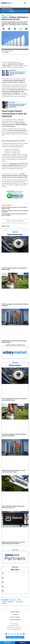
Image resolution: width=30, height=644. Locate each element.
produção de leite (14, 174)
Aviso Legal (6, 226)
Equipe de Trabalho (15, 611)
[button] (4, 28)
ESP (1, 6)
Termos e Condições (15, 617)
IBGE (19, 600)
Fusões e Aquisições (8, 601)
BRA (9, 6)
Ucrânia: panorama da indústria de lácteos (15, 18)
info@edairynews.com (14, 623)
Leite (22, 221)
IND (11, 6)
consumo (13, 600)
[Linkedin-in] (18, 634)
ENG (7, 6)
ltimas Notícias (15, 365)
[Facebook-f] (12, 634)
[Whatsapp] (9, 634)
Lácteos (18, 221)
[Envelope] (6, 634)
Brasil (3, 15)
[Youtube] (23, 634)
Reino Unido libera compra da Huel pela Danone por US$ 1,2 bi (13, 506)
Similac (4, 603)
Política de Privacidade (15, 619)
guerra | (5, 17)
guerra (13, 221)
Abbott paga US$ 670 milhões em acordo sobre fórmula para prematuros (13, 542)
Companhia (15, 614)
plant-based (19, 601)
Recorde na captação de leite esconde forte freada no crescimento (14, 434)
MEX (4, 6)
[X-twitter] (15, 634)
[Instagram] (21, 634)
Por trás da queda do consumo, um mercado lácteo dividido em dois (14, 399)
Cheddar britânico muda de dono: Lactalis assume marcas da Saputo (13, 471)
